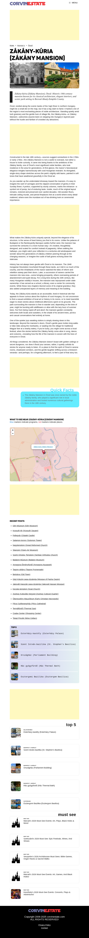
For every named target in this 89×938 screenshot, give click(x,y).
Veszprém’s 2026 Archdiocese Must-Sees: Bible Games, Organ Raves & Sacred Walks (48, 857)
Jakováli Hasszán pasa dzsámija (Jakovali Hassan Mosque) (38, 584)
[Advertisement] (44, 25)
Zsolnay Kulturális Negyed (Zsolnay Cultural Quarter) (36, 594)
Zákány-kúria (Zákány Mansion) (43, 447)
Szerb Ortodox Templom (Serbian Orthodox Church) (35, 555)
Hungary (21, 46)
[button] (43, 452)
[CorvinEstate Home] (28, 3)
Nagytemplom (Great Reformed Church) (30, 545)
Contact (44, 928)
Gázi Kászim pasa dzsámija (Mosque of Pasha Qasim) (36, 579)
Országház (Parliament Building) (39, 655)
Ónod (30, 46)
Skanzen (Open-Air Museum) (25, 550)
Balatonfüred (28, 729)
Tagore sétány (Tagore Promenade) (28, 570)
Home (12, 46)
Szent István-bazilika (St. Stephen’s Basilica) (48, 644)
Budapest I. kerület (30, 783)
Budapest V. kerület (30, 747)
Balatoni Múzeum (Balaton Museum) (28, 560)
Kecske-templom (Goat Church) (26, 589)
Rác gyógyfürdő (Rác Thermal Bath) (40, 666)
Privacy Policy (44, 925)
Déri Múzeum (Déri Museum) (25, 526)
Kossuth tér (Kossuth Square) (25, 531)
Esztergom (27, 801)
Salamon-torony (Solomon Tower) (27, 540)
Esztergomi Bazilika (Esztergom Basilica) (45, 677)
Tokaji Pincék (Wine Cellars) (25, 618)
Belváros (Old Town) (21, 574)
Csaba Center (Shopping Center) (27, 613)
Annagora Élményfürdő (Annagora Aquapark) (32, 565)
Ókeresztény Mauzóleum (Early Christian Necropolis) (36, 599)
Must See (26, 818)
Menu (74, 3)
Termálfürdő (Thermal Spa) (24, 608)
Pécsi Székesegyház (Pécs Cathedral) (29, 604)
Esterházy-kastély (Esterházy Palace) (42, 633)
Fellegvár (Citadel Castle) (24, 535)
